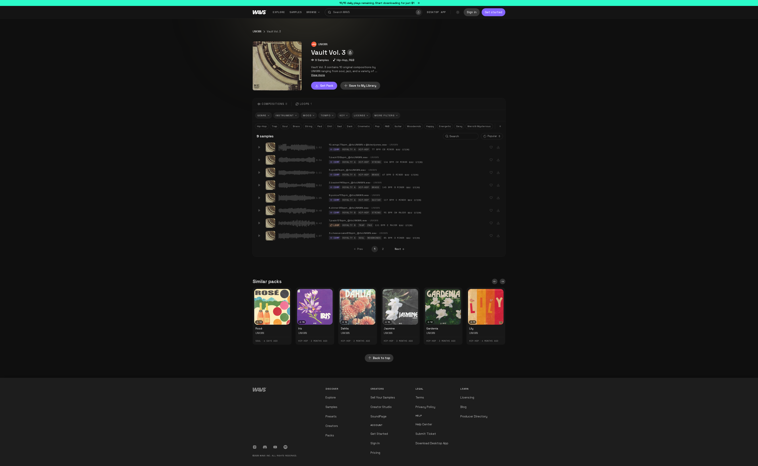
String (308, 126)
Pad (319, 126)
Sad (339, 126)
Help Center (424, 424)
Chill (329, 126)
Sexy (459, 126)
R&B (351, 60)
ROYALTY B (349, 212)
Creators (332, 426)
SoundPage (379, 416)
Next (398, 249)
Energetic (445, 126)
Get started (493, 12)
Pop (377, 126)
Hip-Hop (342, 60)
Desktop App (436, 12)
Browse (312, 12)
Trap (274, 126)
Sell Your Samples (383, 397)
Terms (420, 397)
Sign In (375, 443)
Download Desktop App (432, 443)
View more (318, 75)
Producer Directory (473, 416)
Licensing (467, 397)
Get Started (379, 434)
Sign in (472, 12)
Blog (463, 407)
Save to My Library (362, 85)
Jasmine (389, 328)
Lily (471, 328)
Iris (300, 328)
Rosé (258, 328)
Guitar (398, 126)
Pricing (375, 453)
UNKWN (257, 31)
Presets (331, 416)
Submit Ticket (426, 434)
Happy (430, 126)
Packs (330, 435)
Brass (296, 126)
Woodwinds (414, 126)
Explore (279, 12)
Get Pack (326, 85)
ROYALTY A (349, 149)
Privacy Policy (425, 407)
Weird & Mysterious (479, 126)
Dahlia (345, 328)
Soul (285, 126)
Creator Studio (381, 407)
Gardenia (432, 328)
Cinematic (364, 126)
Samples (296, 12)
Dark (350, 126)
